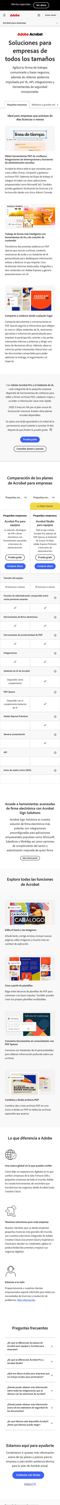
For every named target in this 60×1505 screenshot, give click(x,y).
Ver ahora (41, 5)
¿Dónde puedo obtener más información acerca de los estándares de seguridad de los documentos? (27, 1407)
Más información (30, 858)
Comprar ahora (15, 566)
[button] (39, 15)
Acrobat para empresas (14, 23)
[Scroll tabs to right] (57, 104)
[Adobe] (15, 15)
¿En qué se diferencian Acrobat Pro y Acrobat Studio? (25, 1361)
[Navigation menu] (4, 15)
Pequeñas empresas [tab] (17, 104)
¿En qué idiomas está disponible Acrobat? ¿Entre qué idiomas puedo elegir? (27, 1423)
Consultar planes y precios (30, 448)
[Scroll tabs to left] (2, 104)
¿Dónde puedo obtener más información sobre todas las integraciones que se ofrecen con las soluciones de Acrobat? (27, 1390)
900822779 (30, 1484)
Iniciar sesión (50, 15)
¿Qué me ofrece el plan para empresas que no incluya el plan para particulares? (28, 1375)
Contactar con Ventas (28, 1475)
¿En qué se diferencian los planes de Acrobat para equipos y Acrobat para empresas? (25, 1346)
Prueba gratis (30, 439)
